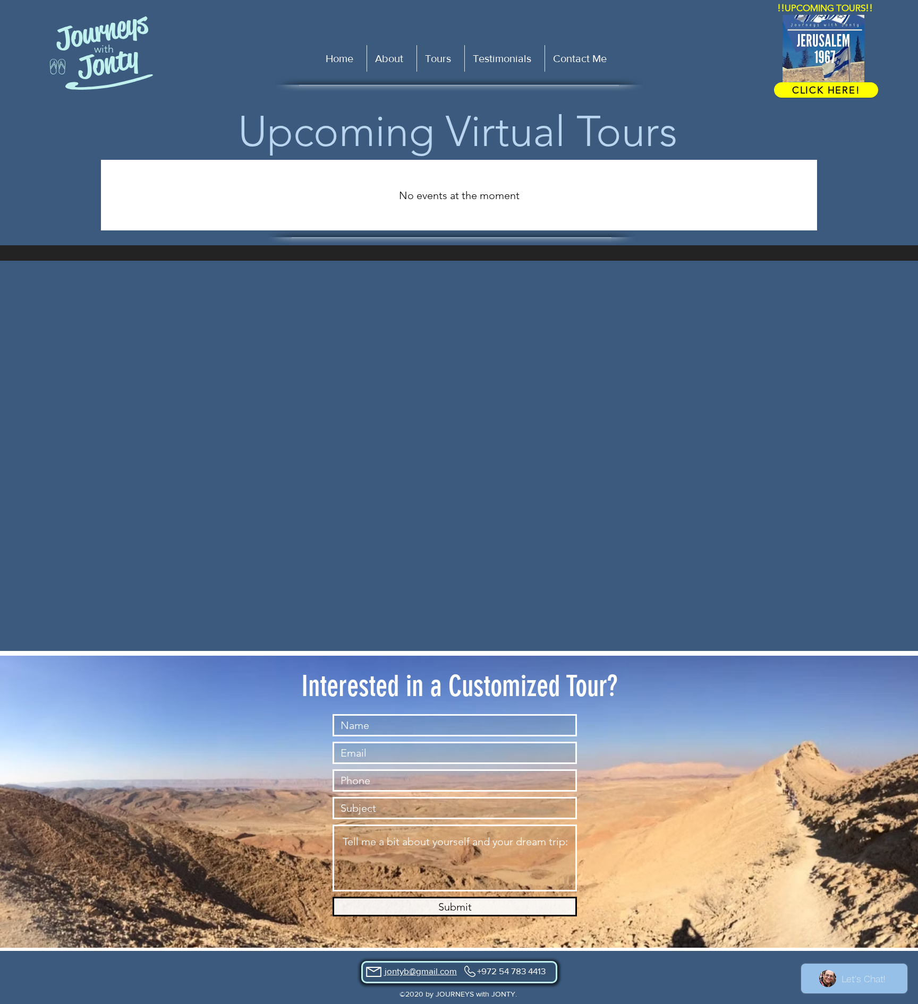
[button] (440, 58)
